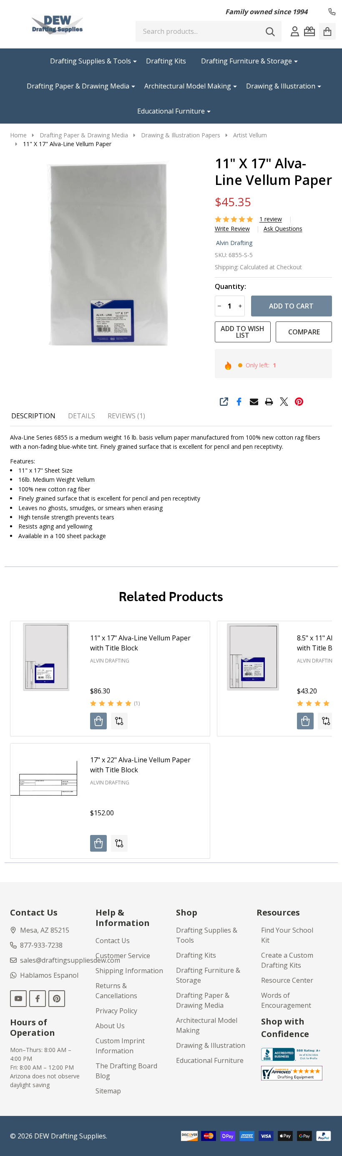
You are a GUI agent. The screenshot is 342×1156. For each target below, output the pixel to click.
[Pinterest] (299, 401)
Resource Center (287, 980)
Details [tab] (81, 415)
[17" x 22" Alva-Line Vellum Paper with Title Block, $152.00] (46, 779)
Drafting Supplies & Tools (90, 61)
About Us (110, 1025)
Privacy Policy (116, 1010)
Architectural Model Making (187, 86)
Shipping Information (129, 970)
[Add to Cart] (98, 721)
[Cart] (327, 31)
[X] (284, 401)
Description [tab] (33, 415)
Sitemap (108, 1090)
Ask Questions (283, 229)
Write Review (232, 229)
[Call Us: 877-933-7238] (332, 11)
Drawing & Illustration (280, 86)
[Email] (254, 401)
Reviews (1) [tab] (126, 415)
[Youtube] (18, 998)
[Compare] (119, 721)
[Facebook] (239, 401)
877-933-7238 (41, 945)
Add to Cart (291, 306)
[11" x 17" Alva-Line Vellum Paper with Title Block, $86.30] (46, 657)
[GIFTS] (309, 31)
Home (18, 135)
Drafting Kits (166, 61)
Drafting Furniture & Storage (246, 61)
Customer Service (123, 955)
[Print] (269, 401)
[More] (132, 61)
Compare (304, 331)
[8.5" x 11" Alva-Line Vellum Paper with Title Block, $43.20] (253, 657)
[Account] (295, 31)
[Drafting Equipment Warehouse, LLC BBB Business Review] (292, 1053)
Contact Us (113, 940)
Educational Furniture (171, 111)
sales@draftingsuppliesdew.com (70, 960)
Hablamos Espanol (49, 975)
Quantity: (230, 287)
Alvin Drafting (234, 243)
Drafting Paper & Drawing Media (78, 86)
